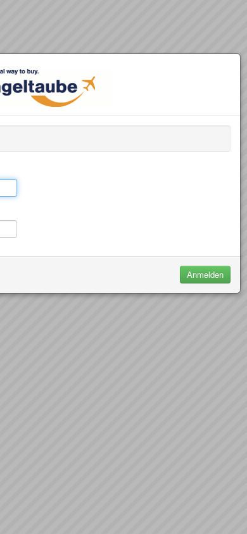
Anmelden (205, 274)
